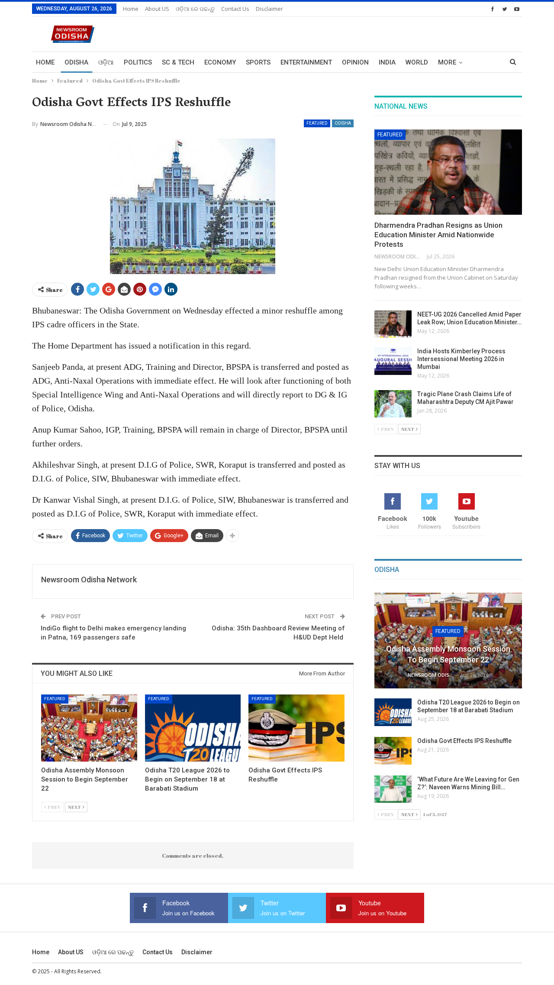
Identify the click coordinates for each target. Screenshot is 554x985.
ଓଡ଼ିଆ (106, 62)
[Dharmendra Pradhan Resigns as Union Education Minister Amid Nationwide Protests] (448, 172)
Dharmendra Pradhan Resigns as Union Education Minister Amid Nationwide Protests (438, 235)
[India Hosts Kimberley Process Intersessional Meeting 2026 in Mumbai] (393, 361)
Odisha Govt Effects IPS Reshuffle (464, 740)
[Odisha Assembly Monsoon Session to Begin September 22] (89, 728)
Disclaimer (269, 9)
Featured (317, 123)
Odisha (76, 62)
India (387, 62)
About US (157, 9)
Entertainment (306, 62)
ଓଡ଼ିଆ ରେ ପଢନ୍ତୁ (195, 9)
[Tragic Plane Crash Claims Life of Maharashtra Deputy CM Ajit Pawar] (393, 404)
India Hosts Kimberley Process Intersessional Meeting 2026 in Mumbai (461, 359)
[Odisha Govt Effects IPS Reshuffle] (296, 728)
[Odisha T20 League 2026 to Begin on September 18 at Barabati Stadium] (193, 728)
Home (130, 9)
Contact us (235, 9)
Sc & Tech (178, 62)
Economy (220, 62)
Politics (138, 62)
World (417, 62)
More (447, 62)
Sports (258, 62)
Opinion (355, 62)
